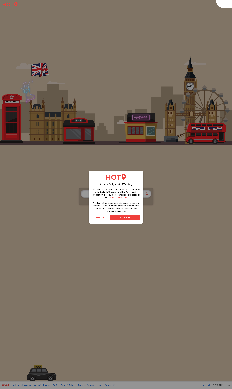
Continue (125, 217)
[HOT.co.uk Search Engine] (10, 4)
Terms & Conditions (118, 197)
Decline (100, 217)
